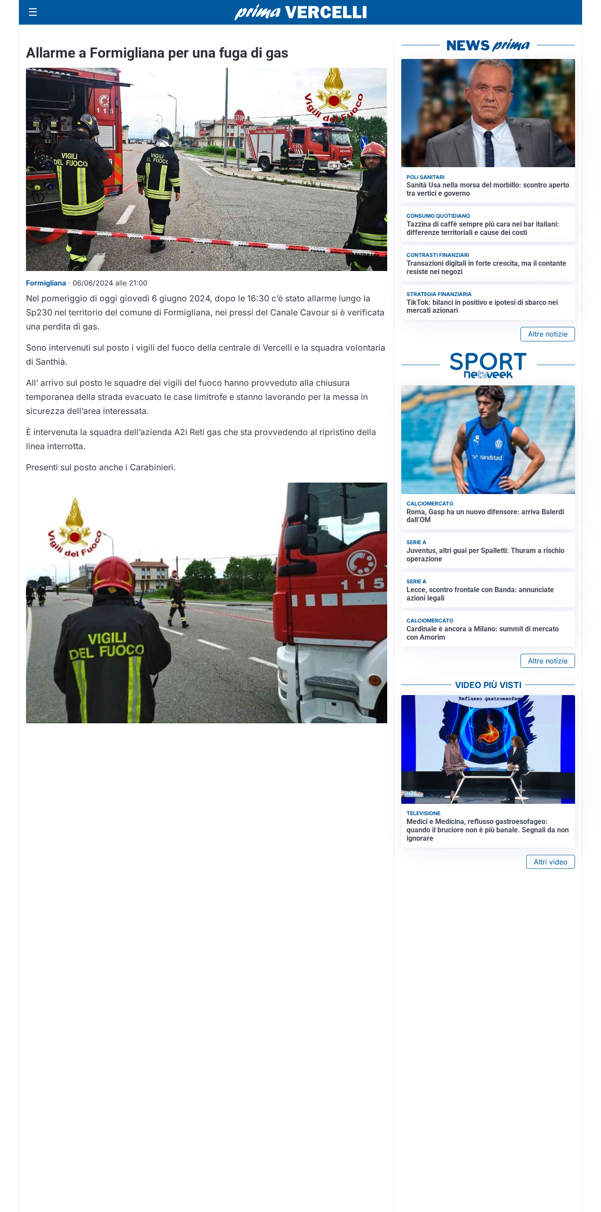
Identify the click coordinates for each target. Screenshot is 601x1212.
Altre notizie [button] (548, 334)
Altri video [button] (551, 861)
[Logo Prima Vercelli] (300, 12)
